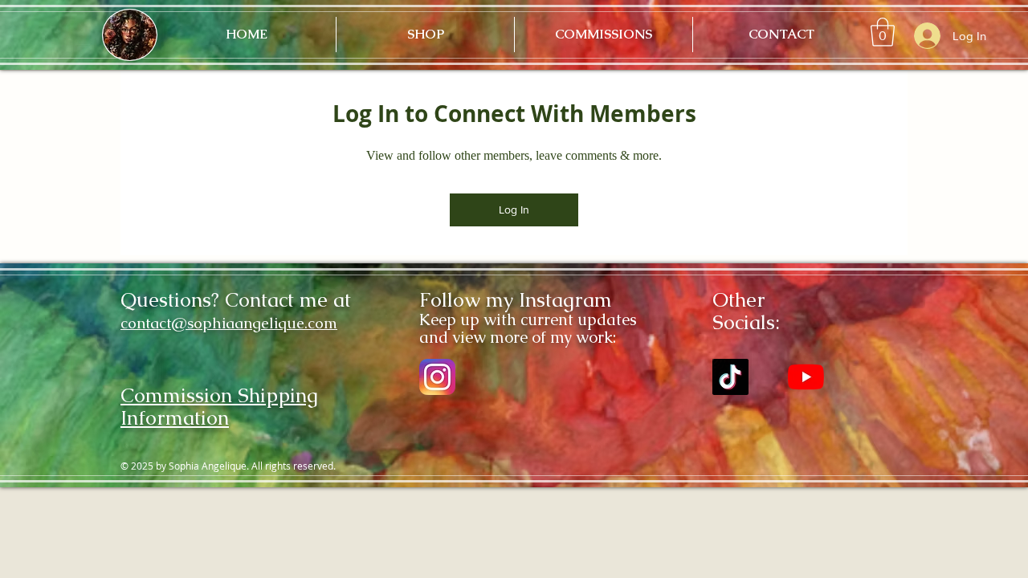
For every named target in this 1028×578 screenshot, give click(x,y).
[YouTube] (806, 377)
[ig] (437, 377)
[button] (883, 32)
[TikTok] (730, 377)
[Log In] (925, 36)
